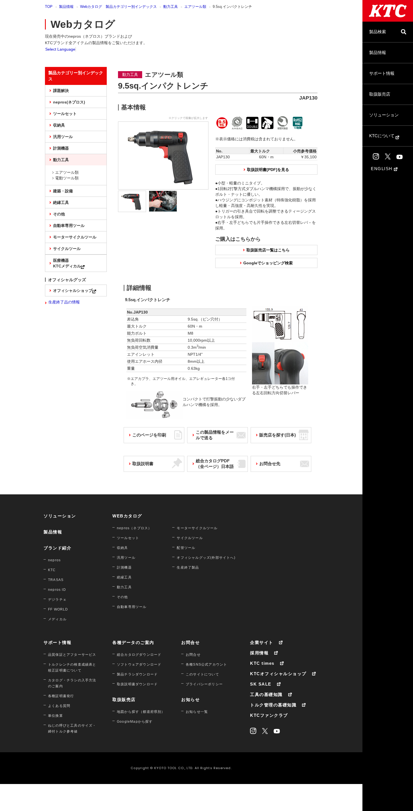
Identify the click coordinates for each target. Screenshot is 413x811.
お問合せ (190, 642)
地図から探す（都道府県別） (141, 712)
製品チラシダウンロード (137, 674)
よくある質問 (59, 706)
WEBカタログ (127, 515)
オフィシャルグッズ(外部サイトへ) (206, 558)
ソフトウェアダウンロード (139, 664)
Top (49, 6)
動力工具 (170, 6)
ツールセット (65, 113)
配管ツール (186, 548)
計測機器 (61, 148)
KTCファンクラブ (269, 715)
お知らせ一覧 (197, 712)
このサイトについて (202, 674)
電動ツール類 (67, 178)
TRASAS (55, 580)
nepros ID (57, 590)
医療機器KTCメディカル (67, 263)
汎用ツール (63, 136)
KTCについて (382, 135)
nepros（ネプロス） (134, 528)
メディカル (57, 619)
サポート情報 (381, 73)
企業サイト (261, 642)
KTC (52, 570)
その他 (59, 214)
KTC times (262, 663)
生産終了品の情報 (64, 302)
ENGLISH (382, 168)
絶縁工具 (61, 202)
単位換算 (55, 716)
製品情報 (377, 52)
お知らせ (190, 699)
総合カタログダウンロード (139, 655)
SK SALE (260, 684)
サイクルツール (67, 248)
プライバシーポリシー (204, 684)
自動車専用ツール (69, 225)
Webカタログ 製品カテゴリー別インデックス (118, 6)
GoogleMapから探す (135, 722)
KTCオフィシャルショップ (278, 673)
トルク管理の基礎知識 (273, 704)
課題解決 (61, 90)
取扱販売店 (379, 94)
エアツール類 (195, 6)
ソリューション (384, 114)
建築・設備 (63, 191)
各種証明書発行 (61, 696)
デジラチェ (57, 600)
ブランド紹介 (57, 548)
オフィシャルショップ (72, 290)
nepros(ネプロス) (69, 102)
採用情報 (259, 652)
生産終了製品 (188, 567)
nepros (54, 560)
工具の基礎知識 (266, 694)
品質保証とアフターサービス (72, 655)
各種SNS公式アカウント (206, 664)
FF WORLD (58, 609)
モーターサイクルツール (74, 237)
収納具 (59, 125)
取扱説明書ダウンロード (137, 684)
